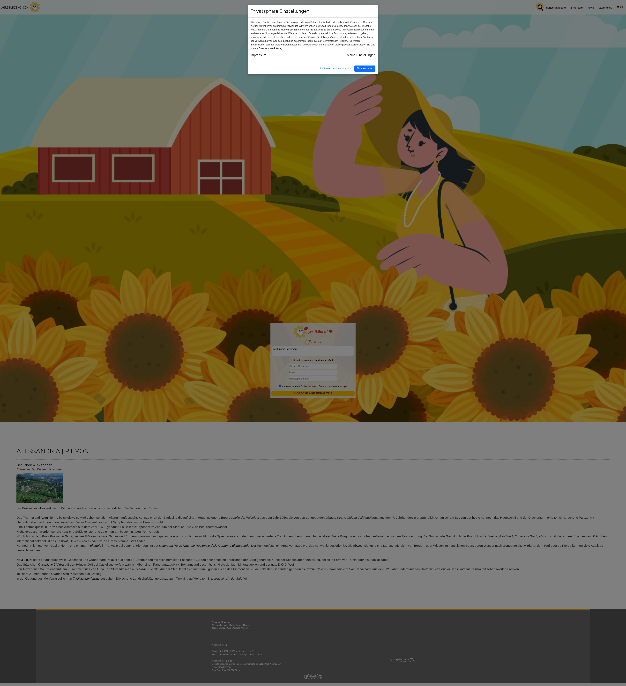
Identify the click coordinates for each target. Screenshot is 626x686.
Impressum (258, 55)
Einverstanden (365, 68)
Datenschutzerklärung (270, 48)
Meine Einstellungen (361, 55)
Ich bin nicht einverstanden (335, 68)
